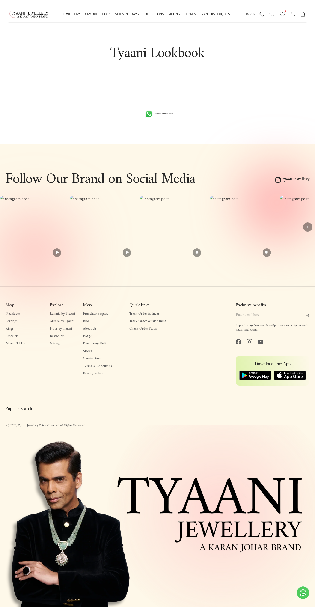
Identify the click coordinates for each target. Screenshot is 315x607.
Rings (9, 329)
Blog (86, 321)
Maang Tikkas (16, 343)
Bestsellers (57, 336)
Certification (92, 358)
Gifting (55, 343)
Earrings (11, 321)
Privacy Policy (93, 373)
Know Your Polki (95, 343)
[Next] (307, 227)
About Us (89, 329)
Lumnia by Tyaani (62, 314)
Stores (87, 351)
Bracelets (12, 336)
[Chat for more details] (157, 113)
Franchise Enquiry (95, 314)
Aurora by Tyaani (62, 321)
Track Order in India (144, 314)
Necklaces (13, 314)
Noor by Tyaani (61, 329)
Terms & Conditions (97, 366)
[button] (272, 14)
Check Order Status (143, 329)
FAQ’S (87, 336)
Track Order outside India (147, 321)
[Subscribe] (307, 315)
